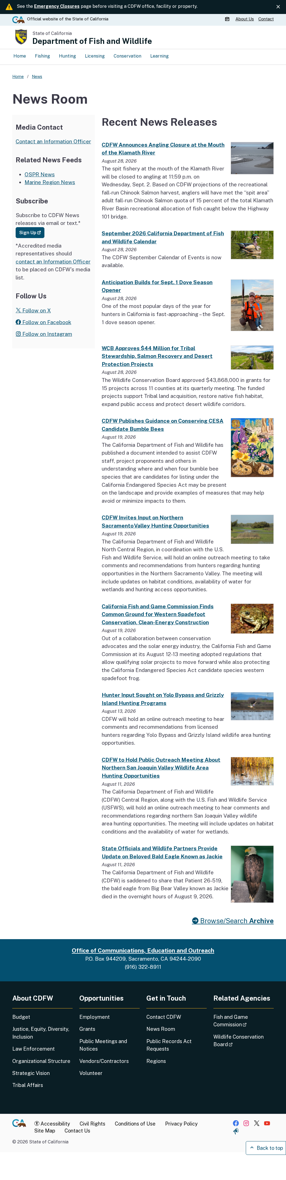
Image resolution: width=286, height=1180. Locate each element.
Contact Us (77, 1131)
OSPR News (40, 174)
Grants (87, 1029)
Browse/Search (236, 921)
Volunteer (91, 1073)
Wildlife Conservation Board (238, 1040)
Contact (266, 18)
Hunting (67, 56)
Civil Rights (92, 1124)
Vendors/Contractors (104, 1061)
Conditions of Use (135, 1124)
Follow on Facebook (46, 322)
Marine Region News (50, 182)
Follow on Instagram (46, 334)
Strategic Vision (31, 1073)
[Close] (278, 7)
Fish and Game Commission (243, 1020)
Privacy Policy (181, 1124)
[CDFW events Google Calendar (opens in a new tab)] (228, 19)
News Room (160, 1029)
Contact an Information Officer (53, 141)
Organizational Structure (41, 1061)
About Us (244, 18)
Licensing (95, 56)
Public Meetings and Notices (103, 1045)
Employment (94, 1017)
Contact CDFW (163, 1017)
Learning (159, 56)
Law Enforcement (33, 1049)
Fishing (42, 56)
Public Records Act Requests (169, 1045)
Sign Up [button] (31, 232)
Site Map (44, 1131)
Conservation (127, 56)
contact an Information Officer (53, 261)
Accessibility (54, 1124)
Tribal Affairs (27, 1085)
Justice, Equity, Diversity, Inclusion (40, 1032)
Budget (21, 1017)
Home (19, 56)
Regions (156, 1061)
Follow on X (36, 310)
